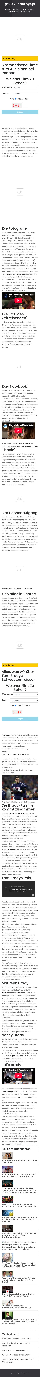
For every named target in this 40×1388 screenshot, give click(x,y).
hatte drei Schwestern (15, 813)
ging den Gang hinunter (21, 1056)
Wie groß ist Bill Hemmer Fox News (17, 589)
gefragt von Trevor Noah (16, 274)
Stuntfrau (17, 9)
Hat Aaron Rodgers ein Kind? (14, 1350)
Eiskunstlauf (13, 12)
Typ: (12, 99)
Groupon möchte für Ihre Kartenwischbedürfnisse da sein (16, 1307)
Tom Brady (6, 735)
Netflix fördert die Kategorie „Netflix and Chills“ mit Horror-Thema (18, 1295)
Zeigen (20, 112)
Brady (4, 746)
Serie (27, 99)
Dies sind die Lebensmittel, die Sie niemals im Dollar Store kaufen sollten (19, 1205)
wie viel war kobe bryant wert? (16, 1355)
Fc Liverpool (25, 12)
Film (19, 99)
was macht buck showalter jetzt (16, 1338)
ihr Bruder (5, 1001)
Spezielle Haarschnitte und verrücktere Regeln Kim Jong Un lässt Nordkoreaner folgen (19, 1235)
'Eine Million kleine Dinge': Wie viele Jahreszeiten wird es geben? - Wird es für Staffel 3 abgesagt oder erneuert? (19, 1190)
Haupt (8, 9)
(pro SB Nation (9, 849)
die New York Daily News (28, 910)
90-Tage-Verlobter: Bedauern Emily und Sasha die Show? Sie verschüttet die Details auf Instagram (19, 1265)
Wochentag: (7, 87)
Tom (18, 1097)
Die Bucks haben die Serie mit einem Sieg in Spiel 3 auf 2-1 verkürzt (18, 1248)
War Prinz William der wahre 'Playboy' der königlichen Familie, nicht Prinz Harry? (18, 1280)
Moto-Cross (28, 9)
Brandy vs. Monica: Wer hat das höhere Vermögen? (19, 1161)
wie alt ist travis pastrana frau (15, 754)
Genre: (5, 93)
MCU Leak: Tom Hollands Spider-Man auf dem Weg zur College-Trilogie (19, 1175)
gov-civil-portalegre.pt (20, 4)
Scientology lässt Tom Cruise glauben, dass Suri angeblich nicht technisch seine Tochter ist (19, 1322)
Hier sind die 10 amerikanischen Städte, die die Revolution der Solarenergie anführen (19, 1219)
